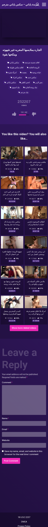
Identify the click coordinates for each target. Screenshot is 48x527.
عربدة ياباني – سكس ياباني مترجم (15, 4)
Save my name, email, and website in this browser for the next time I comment (23, 453)
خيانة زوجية (36, 72)
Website (5, 440)
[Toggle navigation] (44, 4)
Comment (7, 382)
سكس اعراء (17, 77)
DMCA (24, 522)
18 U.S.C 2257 (24, 517)
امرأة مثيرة (12, 72)
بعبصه (24, 72)
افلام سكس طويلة (16, 67)
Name (5, 418)
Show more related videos (24, 328)
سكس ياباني (14, 63)
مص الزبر (38, 82)
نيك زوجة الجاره (31, 87)
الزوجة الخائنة (34, 67)
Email (5, 429)
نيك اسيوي (16, 87)
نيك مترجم (24, 92)
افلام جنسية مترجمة (31, 63)
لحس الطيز (25, 82)
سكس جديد (31, 77)
